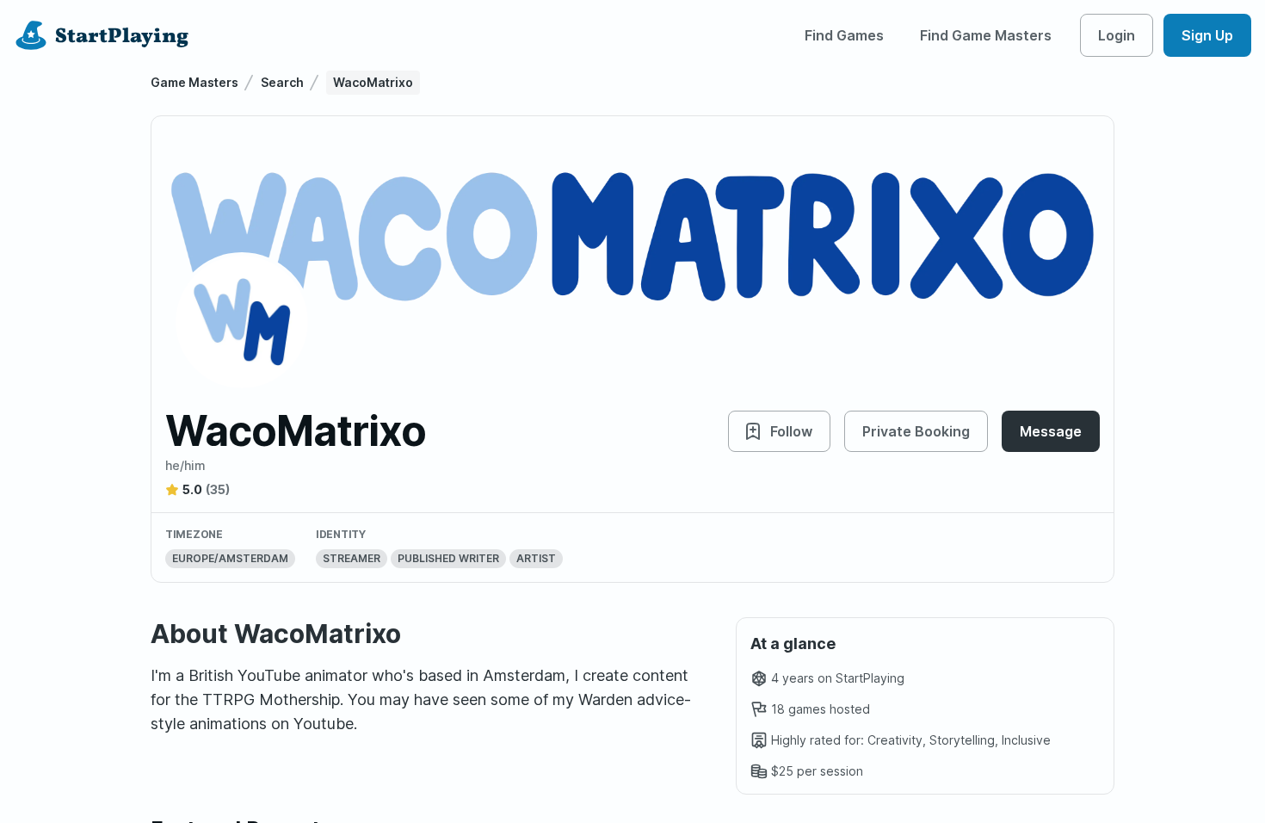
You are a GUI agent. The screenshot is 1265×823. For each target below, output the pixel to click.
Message (1051, 431)
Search (282, 82)
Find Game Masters (986, 35)
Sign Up (1207, 35)
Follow (791, 431)
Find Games (844, 35)
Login (1116, 35)
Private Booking (916, 431)
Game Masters (194, 82)
